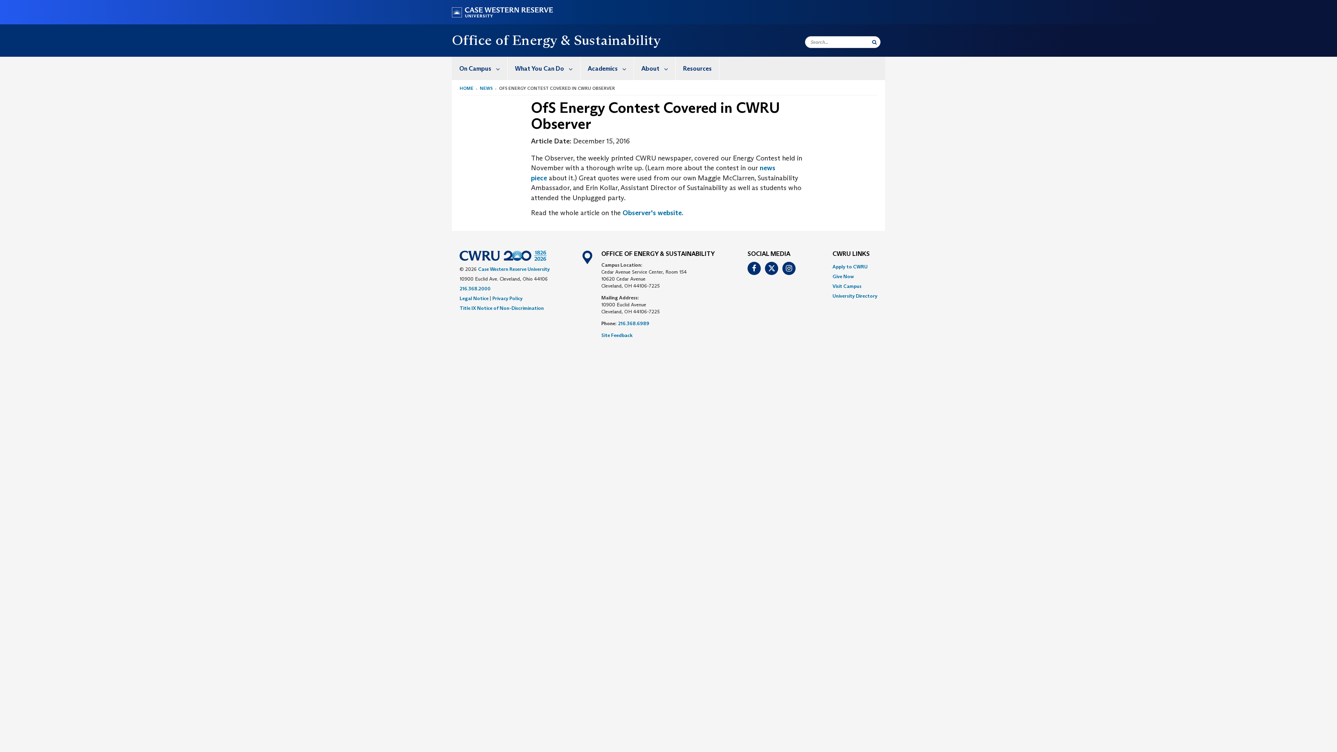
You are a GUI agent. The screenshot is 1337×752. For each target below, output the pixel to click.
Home (467, 88)
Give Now (843, 276)
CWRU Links (851, 254)
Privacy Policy (507, 298)
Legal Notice (474, 298)
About (650, 68)
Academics (603, 68)
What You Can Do (539, 68)
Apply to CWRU (850, 267)
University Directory (854, 296)
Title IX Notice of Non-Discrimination (502, 308)
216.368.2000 (475, 288)
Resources (697, 68)
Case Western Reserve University (514, 269)
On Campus (475, 68)
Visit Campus (846, 286)
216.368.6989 (633, 323)
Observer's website (652, 213)
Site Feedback (617, 335)
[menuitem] (480, 68)
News (486, 88)
